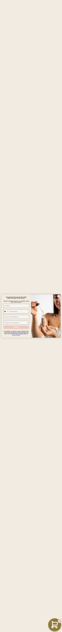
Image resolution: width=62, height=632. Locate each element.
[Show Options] (27, 323)
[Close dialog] (58, 296)
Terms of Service (16, 335)
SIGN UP (16, 327)
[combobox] (6, 311)
